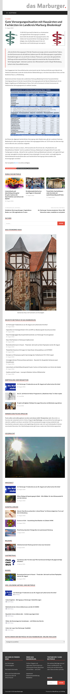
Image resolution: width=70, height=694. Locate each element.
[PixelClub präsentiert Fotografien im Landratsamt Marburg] (10, 530)
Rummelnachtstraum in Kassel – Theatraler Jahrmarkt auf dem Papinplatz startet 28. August (33, 345)
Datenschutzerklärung (32, 675)
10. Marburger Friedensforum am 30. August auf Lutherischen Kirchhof (26, 324)
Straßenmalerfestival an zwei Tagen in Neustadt (34, 192)
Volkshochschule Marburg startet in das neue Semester (34, 545)
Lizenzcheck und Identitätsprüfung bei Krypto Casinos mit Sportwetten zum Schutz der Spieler (14, 194)
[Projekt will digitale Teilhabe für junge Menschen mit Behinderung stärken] (10, 403)
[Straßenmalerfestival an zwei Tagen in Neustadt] (35, 183)
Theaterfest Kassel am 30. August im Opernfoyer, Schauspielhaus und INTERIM (29, 350)
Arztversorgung (22, 168)
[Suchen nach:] (35, 223)
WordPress (55, 691)
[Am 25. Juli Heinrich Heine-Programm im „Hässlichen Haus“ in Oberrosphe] (10, 394)
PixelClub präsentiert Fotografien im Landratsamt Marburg (35, 530)
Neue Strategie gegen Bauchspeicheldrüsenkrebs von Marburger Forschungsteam (30, 335)
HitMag (63, 691)
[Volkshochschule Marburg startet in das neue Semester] (10, 545)
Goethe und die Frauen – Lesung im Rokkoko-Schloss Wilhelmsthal (25, 372)
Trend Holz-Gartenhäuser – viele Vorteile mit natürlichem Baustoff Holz (55, 193)
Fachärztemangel (33, 168)
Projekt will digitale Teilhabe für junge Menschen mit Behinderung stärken (39, 403)
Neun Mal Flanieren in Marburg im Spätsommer (20, 340)
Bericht (16, 163)
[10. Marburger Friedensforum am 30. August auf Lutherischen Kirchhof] (10, 384)
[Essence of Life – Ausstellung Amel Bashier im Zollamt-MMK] (10, 520)
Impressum (29, 673)
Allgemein (7, 18)
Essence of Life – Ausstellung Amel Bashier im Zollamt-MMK (35, 520)
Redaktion (29, 677)
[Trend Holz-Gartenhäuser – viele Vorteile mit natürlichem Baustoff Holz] (55, 183)
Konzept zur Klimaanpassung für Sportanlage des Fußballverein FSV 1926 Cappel (30, 355)
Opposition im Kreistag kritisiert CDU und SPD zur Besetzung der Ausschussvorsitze (30, 330)
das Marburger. (19, 691)
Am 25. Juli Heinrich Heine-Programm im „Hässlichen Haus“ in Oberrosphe (39, 393)
